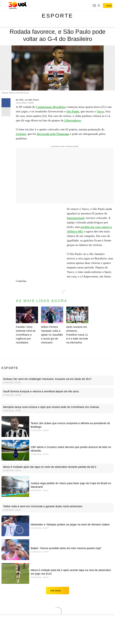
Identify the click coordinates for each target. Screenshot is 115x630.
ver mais (55, 590)
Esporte (57, 16)
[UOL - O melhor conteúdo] (17, 5)
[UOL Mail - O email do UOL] (94, 5)
